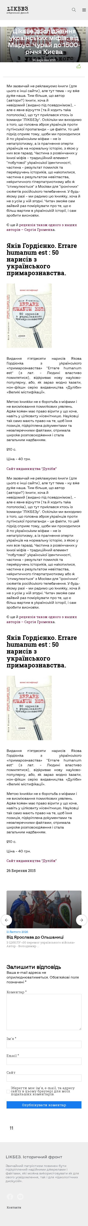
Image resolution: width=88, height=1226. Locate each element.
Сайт (11, 1072)
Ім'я (11, 1038)
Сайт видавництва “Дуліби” (32, 468)
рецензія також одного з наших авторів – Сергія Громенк (42, 227)
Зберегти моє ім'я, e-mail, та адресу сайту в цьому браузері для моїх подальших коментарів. (43, 1091)
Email (13, 1055)
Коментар (17, 992)
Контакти (14, 1207)
